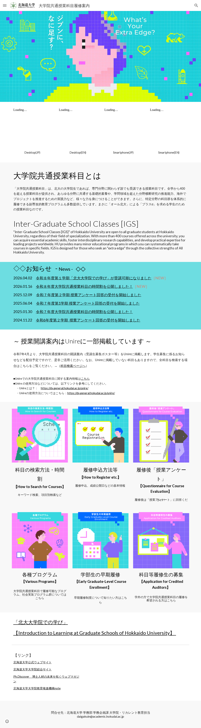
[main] (32, 153)
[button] (4, 5)
